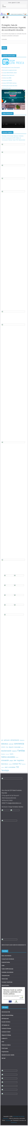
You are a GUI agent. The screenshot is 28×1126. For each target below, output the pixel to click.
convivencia (19, 743)
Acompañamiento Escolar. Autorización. (11, 67)
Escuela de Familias (6, 962)
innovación (5, 760)
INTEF (3, 1041)
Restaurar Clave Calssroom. (8, 75)
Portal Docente (5, 1048)
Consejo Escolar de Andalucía (8, 959)
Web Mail (3, 1058)
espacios (14, 751)
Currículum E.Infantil (6, 1031)
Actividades (4, 136)
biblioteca (4, 744)
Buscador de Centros (6, 1021)
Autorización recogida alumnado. (9, 70)
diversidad (17, 747)
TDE (17, 140)
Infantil (17, 757)
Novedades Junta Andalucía (7, 972)
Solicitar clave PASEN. (7, 80)
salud (6, 767)
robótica (2, 767)
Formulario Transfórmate (7, 982)
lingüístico (20, 760)
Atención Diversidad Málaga (7, 1015)
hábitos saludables (8, 757)
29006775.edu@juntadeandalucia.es (11, 803)
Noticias (10, 140)
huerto (11, 754)
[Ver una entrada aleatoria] (24, 17)
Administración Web (6, 1011)
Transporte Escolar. (6, 88)
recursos (24, 764)
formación (7, 754)
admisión (7, 740)
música (10, 764)
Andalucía (22, 740)
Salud (14, 140)
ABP (2, 740)
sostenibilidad (11, 767)
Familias (21, 750)
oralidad (15, 764)
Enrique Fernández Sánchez (15, 807)
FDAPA (3, 965)
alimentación (14, 740)
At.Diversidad (10, 136)
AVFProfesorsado (5, 1018)
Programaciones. (5, 1051)
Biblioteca (16, 136)
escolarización (6, 751)
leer (15, 760)
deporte (11, 747)
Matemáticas (4, 764)
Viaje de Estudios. (5, 985)
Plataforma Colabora (6, 1045)
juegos (11, 760)
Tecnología (5, 770)
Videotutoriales (22, 140)
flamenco (3, 754)
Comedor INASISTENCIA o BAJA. (9, 72)
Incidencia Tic (4, 1038)
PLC (20, 764)
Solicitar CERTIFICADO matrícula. (9, 83)
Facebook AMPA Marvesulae (7, 968)
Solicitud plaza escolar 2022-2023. (9, 85)
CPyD (7, 747)
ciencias (11, 744)
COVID (14, 138)
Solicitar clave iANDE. (7, 78)
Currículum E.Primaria (6, 1028)
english (22, 747)
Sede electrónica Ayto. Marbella (8, 1055)
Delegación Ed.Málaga (6, 1035)
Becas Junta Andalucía (6, 955)
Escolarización (9, 138)
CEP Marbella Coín (5, 1025)
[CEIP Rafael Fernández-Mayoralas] (14, 14)
